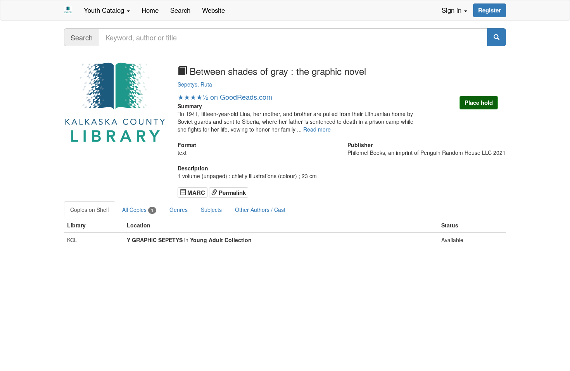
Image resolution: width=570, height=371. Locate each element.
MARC (195, 192)
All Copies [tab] (138, 210)
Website (213, 10)
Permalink (231, 192)
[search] (496, 37)
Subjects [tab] (211, 209)
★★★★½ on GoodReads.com (225, 97)
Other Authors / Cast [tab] (260, 209)
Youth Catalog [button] (105, 10)
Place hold (479, 102)
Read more (317, 129)
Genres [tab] (178, 209)
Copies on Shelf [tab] (89, 209)
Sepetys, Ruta (195, 84)
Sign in (452, 10)
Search (180, 10)
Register (489, 10)
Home (150, 10)
